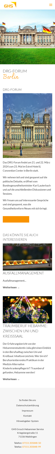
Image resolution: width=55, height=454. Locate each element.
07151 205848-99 (31, 446)
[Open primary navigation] (50, 5)
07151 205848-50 (31, 443)
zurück (16, 219)
